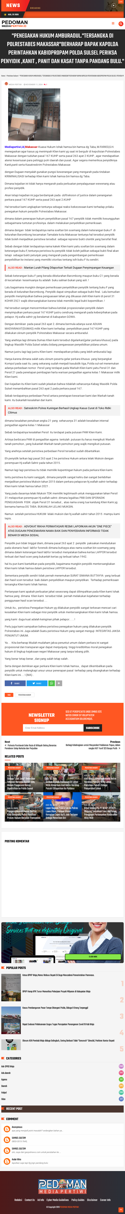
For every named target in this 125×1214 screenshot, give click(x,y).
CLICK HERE (93, 956)
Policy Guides (77, 1200)
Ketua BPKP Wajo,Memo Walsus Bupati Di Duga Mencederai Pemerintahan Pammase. (58, 975)
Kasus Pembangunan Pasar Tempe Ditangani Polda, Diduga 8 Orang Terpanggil (55, 1008)
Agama (4, 1080)
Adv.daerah (6, 1073)
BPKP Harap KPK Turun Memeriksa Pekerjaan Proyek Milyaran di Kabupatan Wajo (56, 992)
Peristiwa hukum (24, 695)
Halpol (4, 1093)
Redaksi (18, 1200)
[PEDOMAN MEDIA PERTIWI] (62, 1193)
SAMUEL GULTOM (19, 1138)
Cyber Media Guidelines (58, 1200)
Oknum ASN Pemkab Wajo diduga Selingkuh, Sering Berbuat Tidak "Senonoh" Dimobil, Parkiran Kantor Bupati (68, 1041)
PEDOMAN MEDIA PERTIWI (69, 1207)
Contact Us (30, 1200)
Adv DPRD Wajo (7, 1067)
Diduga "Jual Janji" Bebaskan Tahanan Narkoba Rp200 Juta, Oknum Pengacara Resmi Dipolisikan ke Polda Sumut (21, 783)
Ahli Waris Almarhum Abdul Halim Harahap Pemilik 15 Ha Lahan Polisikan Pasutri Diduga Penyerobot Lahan (100, 783)
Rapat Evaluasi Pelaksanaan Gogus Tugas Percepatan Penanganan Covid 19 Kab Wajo (58, 1024)
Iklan (3, 1099)
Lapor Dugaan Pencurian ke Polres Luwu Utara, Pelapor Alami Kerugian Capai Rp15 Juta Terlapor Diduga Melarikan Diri (62, 813)
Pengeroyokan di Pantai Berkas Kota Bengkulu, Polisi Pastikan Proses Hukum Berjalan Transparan (23, 815)
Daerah (4, 1086)
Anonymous (17, 1127)
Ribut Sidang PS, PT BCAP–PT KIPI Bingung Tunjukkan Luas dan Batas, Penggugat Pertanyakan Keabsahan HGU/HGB (100, 813)
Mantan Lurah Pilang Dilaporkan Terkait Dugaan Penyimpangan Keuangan (69, 267)
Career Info (105, 1200)
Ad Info (40, 1200)
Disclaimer (92, 1200)
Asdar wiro (16, 1159)
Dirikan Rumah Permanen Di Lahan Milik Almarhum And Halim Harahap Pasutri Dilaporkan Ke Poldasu (62, 785)
